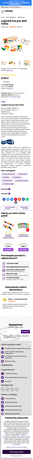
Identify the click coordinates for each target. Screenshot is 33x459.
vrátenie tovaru (16, 97)
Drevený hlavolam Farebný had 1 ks (8, 236)
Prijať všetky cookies (16, 452)
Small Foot (10, 88)
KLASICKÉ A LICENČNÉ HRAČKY (19, 3)
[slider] (12, 27)
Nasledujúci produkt (24, 208)
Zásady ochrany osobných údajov (16, 447)
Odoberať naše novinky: (16, 327)
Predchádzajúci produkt (10, 208)
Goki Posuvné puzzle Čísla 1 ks (23, 235)
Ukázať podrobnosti (17, 456)
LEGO (16, 3)
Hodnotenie (4, 27)
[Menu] (29, 11)
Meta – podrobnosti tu (23, 436)
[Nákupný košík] (25, 11)
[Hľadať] (21, 11)
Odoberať (25, 332)
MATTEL (11, 3)
